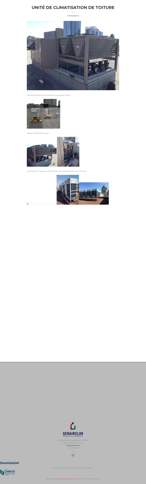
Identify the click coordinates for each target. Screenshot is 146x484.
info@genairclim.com (73, 445)
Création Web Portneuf (67, 479)
